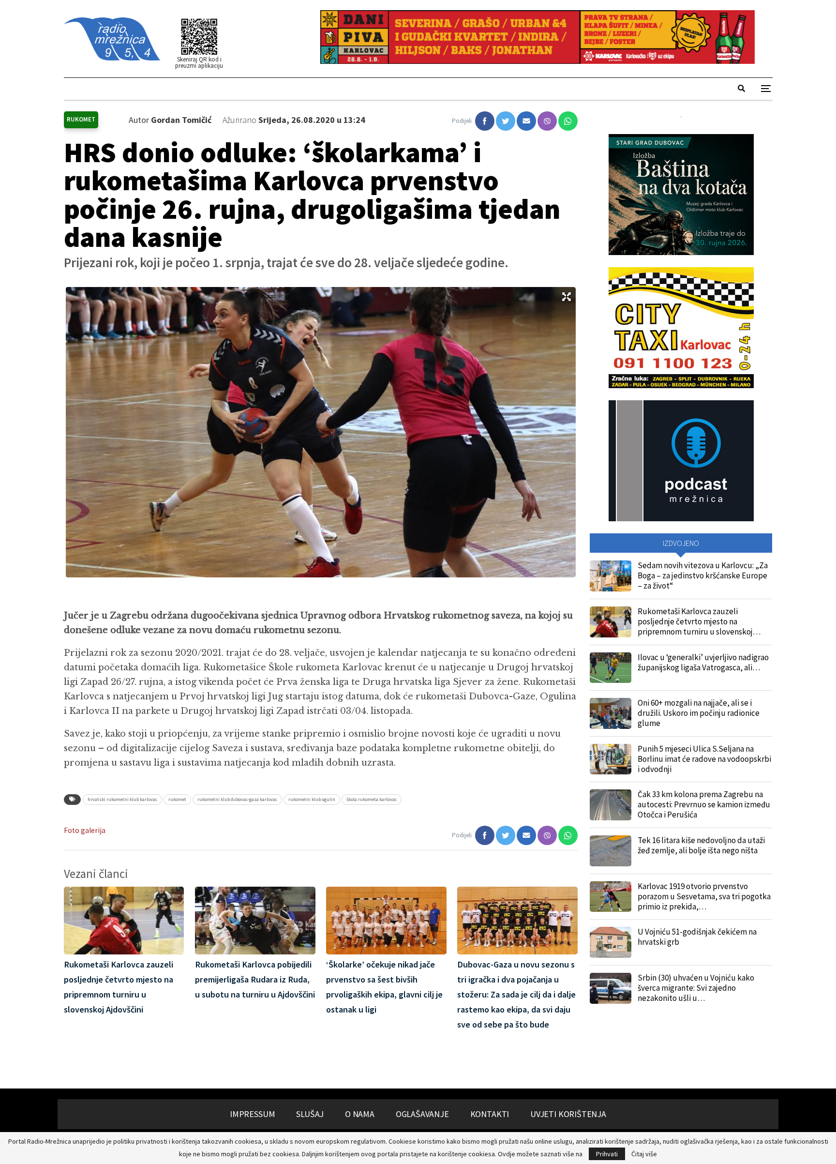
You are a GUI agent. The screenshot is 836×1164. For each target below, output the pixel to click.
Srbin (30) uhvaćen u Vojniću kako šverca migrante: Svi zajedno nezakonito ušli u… (696, 987)
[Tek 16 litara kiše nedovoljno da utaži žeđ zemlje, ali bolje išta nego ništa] (610, 850)
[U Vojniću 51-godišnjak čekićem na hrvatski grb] (610, 942)
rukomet (177, 799)
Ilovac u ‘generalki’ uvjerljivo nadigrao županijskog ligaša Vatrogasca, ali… (703, 662)
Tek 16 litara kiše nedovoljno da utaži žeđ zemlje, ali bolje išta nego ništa (701, 845)
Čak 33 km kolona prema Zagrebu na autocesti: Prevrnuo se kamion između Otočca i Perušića (704, 804)
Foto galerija (84, 830)
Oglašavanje (422, 1113)
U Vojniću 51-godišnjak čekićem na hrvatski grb (697, 936)
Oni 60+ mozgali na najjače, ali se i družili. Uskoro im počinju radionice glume (699, 712)
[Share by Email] (526, 121)
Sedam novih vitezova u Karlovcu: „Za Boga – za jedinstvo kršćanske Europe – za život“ (703, 575)
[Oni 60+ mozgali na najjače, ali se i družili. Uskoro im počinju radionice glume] (610, 713)
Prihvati (607, 1153)
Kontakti (489, 1113)
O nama (359, 1113)
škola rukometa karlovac (371, 799)
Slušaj (310, 1113)
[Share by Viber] (547, 121)
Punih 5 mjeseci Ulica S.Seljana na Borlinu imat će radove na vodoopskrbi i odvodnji (704, 758)
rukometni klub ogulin (311, 799)
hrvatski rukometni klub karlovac (122, 799)
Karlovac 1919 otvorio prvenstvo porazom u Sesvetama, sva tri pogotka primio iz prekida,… (704, 896)
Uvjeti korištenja (568, 1113)
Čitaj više (644, 1153)
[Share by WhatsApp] (568, 121)
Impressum (252, 1113)
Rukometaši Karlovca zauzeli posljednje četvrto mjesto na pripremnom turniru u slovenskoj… (699, 621)
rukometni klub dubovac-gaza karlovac (237, 799)
